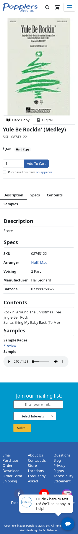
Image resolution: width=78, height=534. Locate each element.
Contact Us (37, 460)
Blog (57, 460)
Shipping (10, 481)
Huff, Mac (39, 262)
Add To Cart (36, 163)
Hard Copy (19, 120)
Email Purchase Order (10, 460)
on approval (44, 172)
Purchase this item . (31, 172)
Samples (10, 204)
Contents (55, 195)
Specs (35, 195)
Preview (9, 345)
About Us (35, 455)
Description (13, 195)
